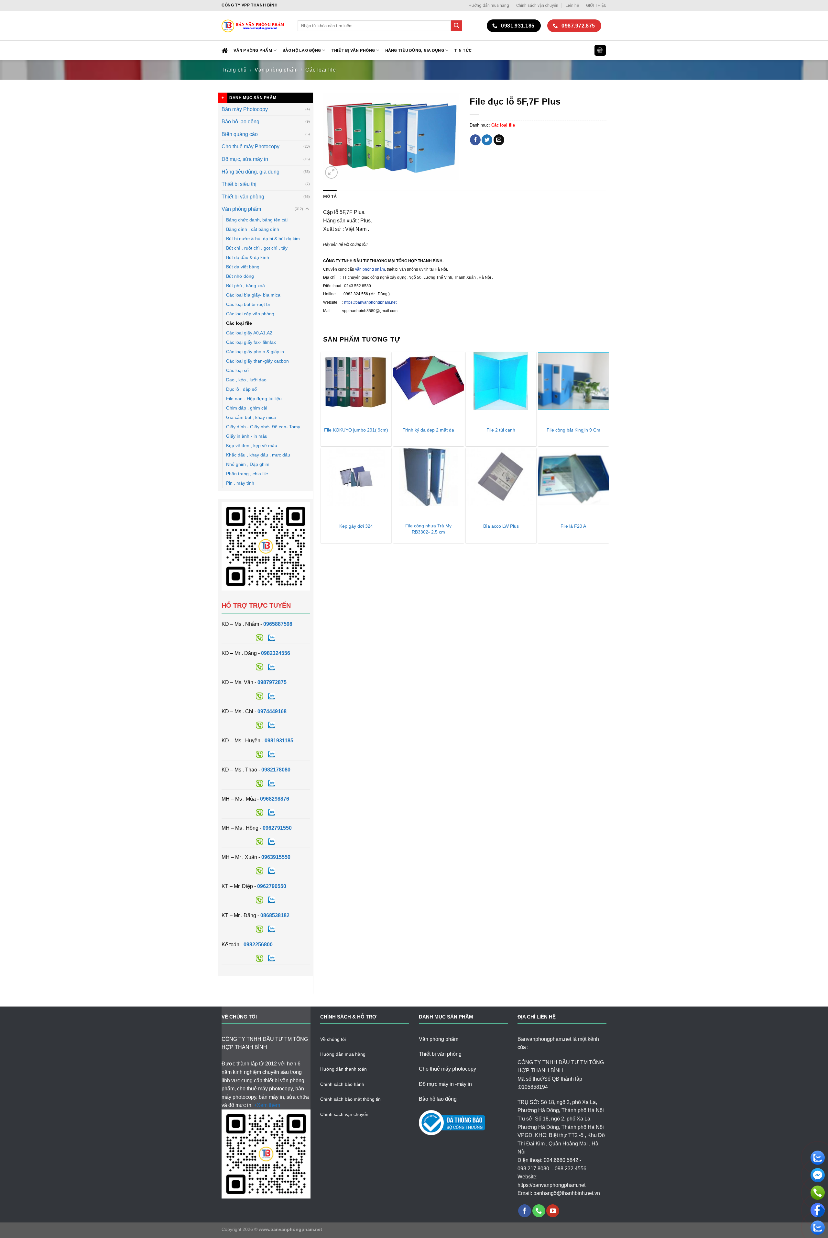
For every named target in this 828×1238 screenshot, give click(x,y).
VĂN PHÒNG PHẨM (253, 50)
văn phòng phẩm (370, 269)
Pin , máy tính (240, 483)
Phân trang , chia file (247, 473)
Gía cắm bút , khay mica (251, 417)
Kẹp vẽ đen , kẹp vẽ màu (251, 445)
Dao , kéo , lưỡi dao (246, 379)
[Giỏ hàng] (600, 50)
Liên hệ (572, 5)
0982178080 (275, 769)
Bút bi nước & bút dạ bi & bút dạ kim (263, 238)
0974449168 (272, 711)
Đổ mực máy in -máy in (445, 1084)
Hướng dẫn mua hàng (489, 5)
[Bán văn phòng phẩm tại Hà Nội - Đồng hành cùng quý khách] (255, 26)
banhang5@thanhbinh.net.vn (566, 1193)
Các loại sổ (237, 370)
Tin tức (463, 50)
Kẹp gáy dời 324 (356, 526)
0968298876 (274, 799)
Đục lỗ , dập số (241, 389)
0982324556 (275, 653)
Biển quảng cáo (240, 134)
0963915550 (275, 857)
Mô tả (330, 196)
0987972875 (272, 682)
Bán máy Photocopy (245, 109)
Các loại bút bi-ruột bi (248, 304)
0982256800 (258, 944)
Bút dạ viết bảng (242, 266)
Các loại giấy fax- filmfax (251, 342)
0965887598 (277, 624)
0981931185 (279, 740)
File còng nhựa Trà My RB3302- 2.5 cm (428, 529)
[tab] (330, 196)
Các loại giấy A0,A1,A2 (249, 332)
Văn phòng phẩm (276, 70)
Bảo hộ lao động (240, 121)
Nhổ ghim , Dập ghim (247, 464)
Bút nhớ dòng (240, 276)
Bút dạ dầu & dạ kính (247, 257)
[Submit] (456, 25)
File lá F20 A (573, 526)
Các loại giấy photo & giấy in (255, 351)
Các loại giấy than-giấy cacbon (257, 361)
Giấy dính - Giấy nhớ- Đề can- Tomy (263, 426)
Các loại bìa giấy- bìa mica (253, 295)
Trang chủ (234, 70)
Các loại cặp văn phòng (250, 313)
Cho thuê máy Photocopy (250, 146)
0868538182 (274, 915)
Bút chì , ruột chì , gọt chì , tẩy (257, 248)
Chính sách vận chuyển (537, 5)
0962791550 (277, 828)
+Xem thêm (267, 1105)
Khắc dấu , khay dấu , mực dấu (258, 454)
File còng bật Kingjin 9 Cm (573, 430)
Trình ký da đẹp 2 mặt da (428, 430)
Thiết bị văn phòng (353, 50)
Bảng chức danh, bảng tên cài (257, 219)
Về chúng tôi (333, 1039)
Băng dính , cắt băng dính (252, 229)
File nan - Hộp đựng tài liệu (254, 398)
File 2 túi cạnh (500, 430)
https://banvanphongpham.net (370, 302)
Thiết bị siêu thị (239, 184)
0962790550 (271, 886)
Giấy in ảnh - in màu (246, 436)
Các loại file (320, 70)
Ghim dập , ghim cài (246, 408)
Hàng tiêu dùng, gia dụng (414, 50)
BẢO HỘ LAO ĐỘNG (301, 50)
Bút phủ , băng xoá (245, 285)
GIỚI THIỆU (596, 5)
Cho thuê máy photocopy (447, 1069)
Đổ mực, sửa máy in (245, 159)
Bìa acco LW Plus (501, 526)
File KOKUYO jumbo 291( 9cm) (356, 430)
